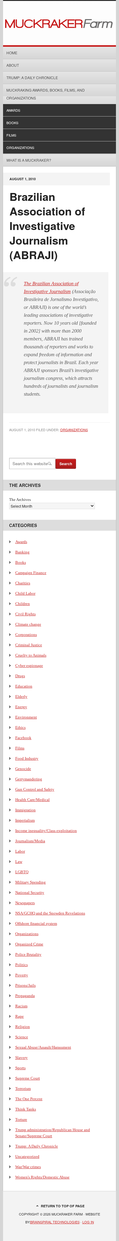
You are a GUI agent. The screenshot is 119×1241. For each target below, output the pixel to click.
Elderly (21, 696)
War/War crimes (28, 1167)
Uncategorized (27, 1156)
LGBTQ (21, 872)
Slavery (21, 1057)
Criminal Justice (28, 645)
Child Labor (25, 593)
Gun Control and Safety (34, 789)
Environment (26, 717)
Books (12, 122)
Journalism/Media (30, 841)
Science (21, 1037)
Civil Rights (25, 614)
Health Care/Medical (32, 799)
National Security (29, 892)
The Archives (20, 499)
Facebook (23, 737)
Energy (21, 707)
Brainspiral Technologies (55, 1221)
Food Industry (26, 758)
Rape (19, 1016)
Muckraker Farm (59, 23)
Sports (20, 1068)
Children (22, 603)
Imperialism (25, 820)
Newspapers (25, 903)
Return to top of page (63, 1206)
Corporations (26, 634)
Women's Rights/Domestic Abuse (42, 1177)
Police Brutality (28, 954)
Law (18, 861)
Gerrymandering (28, 779)
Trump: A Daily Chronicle (32, 77)
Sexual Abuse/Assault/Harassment (43, 1047)
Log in (88, 1221)
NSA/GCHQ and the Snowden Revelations (50, 913)
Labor (20, 851)
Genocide (23, 768)
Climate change (28, 624)
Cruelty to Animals (30, 655)
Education (23, 686)
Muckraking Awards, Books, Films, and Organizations (45, 93)
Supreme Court (27, 1078)
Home (11, 52)
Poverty (21, 975)
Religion (22, 1026)
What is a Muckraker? (28, 160)
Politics (21, 964)
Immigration (25, 810)
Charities (22, 583)
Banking (22, 552)
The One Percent (28, 1099)
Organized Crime (29, 944)
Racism (21, 1006)
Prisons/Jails (25, 985)
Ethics (20, 727)
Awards (13, 110)
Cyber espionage (29, 665)
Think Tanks (25, 1109)
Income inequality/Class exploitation (46, 830)
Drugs (20, 676)
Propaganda (25, 995)
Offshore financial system (36, 923)
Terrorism (23, 1088)
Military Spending (30, 882)
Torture (21, 1119)
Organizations (20, 147)
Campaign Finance (30, 572)
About (12, 65)
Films (11, 135)
